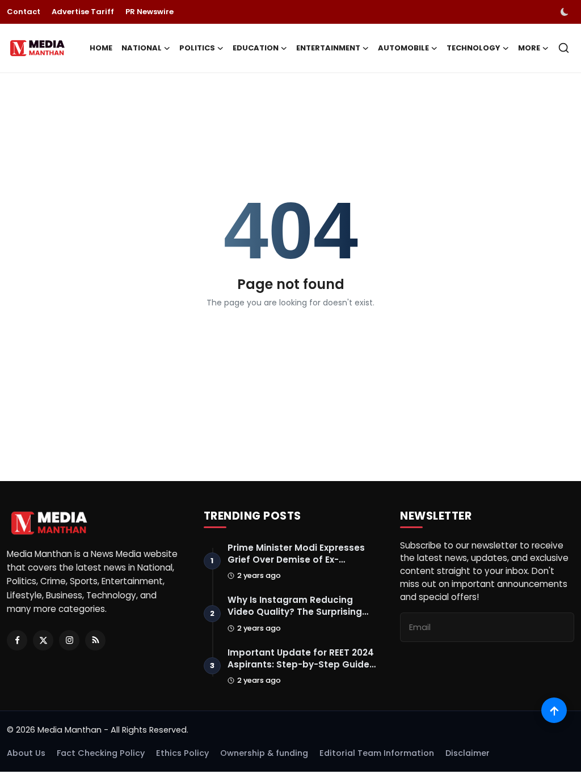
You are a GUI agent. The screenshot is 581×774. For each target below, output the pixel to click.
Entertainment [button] (328, 47)
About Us (26, 753)
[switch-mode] (565, 12)
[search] (563, 47)
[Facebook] (17, 640)
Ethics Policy (182, 753)
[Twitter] (43, 640)
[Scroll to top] (554, 710)
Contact (23, 11)
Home (101, 47)
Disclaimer (467, 753)
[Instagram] (69, 640)
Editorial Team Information (376, 753)
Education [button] (256, 47)
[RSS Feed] (95, 640)
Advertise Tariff (83, 11)
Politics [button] (197, 47)
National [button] (141, 47)
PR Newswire (149, 11)
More (529, 47)
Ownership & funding (264, 753)
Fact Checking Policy (101, 753)
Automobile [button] (403, 47)
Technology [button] (473, 47)
